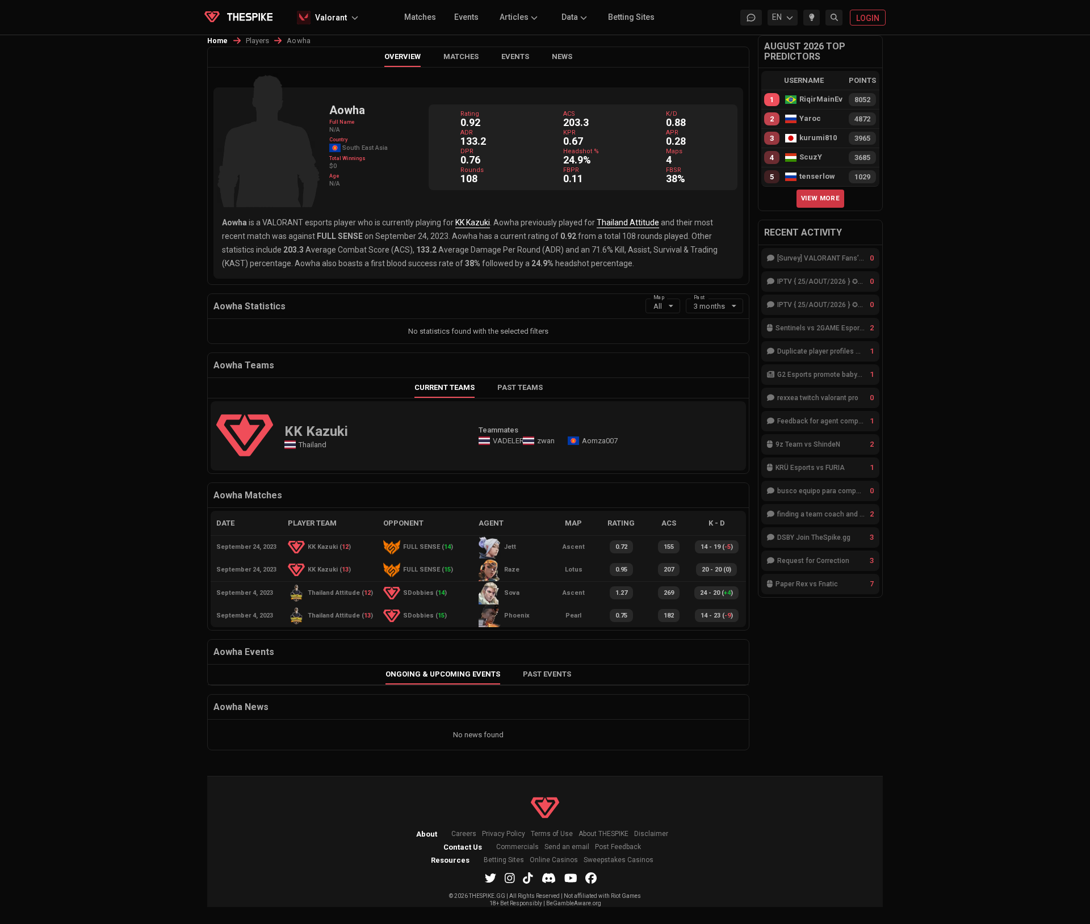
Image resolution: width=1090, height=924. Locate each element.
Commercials (517, 847)
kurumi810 (818, 138)
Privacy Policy (503, 834)
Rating (469, 113)
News (562, 56)
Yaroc (810, 119)
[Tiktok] (528, 878)
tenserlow (817, 176)
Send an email (566, 847)
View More (820, 198)
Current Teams (444, 387)
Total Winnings (347, 158)
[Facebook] (591, 878)
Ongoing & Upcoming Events (442, 674)
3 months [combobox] (709, 306)
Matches (420, 17)
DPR (466, 151)
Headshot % (581, 151)
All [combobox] (657, 306)
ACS (569, 113)
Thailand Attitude (628, 222)
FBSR (673, 170)
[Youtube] (570, 878)
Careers (463, 834)
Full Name (341, 122)
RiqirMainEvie (820, 99)
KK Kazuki (472, 222)
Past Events (547, 674)
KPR (569, 132)
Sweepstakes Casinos (618, 860)
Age (334, 176)
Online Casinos (554, 860)
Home (217, 41)
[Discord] (549, 878)
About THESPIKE (603, 834)
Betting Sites (631, 17)
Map (659, 296)
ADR (466, 132)
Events (466, 17)
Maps (674, 151)
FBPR (571, 170)
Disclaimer (651, 834)
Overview (402, 56)
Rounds (472, 170)
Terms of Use (552, 834)
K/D (671, 113)
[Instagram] (510, 878)
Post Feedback (618, 847)
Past (699, 296)
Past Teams (520, 387)
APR (672, 132)
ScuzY (810, 157)
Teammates (498, 430)
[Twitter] (490, 878)
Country (338, 139)
